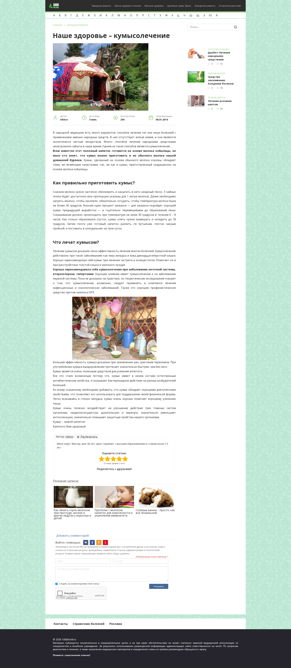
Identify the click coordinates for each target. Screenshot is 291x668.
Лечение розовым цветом (220, 102)
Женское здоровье (154, 6)
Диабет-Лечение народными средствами (219, 56)
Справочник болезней (88, 624)
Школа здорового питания (128, 6)
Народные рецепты (101, 6)
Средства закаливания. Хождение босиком (221, 80)
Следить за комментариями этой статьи (79, 583)
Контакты (61, 624)
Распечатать (89, 436)
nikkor (69, 436)
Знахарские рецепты (205, 6)
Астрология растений (230, 6)
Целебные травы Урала (179, 6)
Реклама (115, 624)
